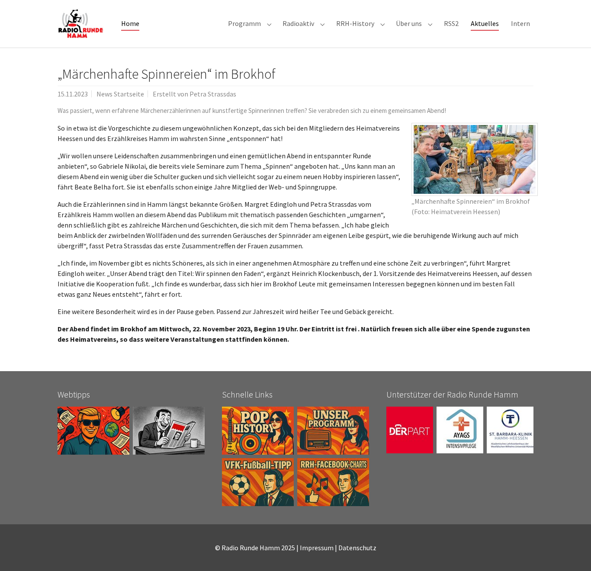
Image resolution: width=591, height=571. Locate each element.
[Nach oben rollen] (572, 552)
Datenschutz (357, 547)
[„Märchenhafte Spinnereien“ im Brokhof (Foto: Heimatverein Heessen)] (474, 159)
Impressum (317, 547)
